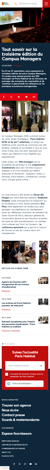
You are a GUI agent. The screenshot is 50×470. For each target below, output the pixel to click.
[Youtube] (31, 464)
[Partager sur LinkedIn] (19, 97)
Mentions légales (10, 441)
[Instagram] (25, 464)
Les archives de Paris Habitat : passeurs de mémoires (17, 304)
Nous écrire (10, 410)
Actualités (11, 344)
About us (6, 452)
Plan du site (7, 456)
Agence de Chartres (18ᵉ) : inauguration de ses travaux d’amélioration (15, 284)
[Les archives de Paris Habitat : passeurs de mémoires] (43, 301)
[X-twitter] (20, 464)
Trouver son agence (16, 405)
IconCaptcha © (39, 385)
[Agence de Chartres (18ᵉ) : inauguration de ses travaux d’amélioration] (43, 280)
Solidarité (6, 331)
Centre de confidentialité (15, 445)
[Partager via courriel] (26, 97)
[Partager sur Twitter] (11, 97)
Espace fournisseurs (17, 433)
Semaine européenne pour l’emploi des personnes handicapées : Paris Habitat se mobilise (18, 324)
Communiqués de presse (13, 448)
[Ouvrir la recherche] (15, 3)
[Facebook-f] (14, 464)
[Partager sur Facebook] (3, 97)
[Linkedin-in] (36, 464)
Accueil (3, 344)
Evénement (17, 66)
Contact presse (13, 415)
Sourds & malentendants (20, 420)
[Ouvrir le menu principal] (46, 4)
